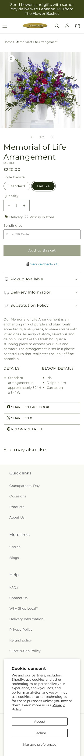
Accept (40, 721)
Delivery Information (26, 619)
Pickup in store (42, 217)
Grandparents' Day (24, 486)
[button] (57, 26)
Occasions (17, 496)
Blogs (14, 558)
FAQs (13, 587)
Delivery (16, 217)
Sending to (20, 225)
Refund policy (20, 640)
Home (8, 42)
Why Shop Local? (23, 608)
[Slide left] (32, 137)
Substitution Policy (25, 651)
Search (15, 547)
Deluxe (43, 186)
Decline (40, 733)
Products (16, 507)
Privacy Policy (20, 629)
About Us (16, 517)
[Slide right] (52, 137)
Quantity (11, 196)
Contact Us (18, 598)
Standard (16, 186)
